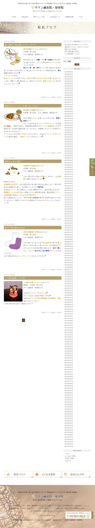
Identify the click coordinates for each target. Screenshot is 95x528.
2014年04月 (69, 416)
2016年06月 (69, 355)
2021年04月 (69, 220)
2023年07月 (69, 158)
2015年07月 (69, 381)
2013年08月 (69, 434)
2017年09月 (69, 320)
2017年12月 (69, 314)
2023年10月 (69, 151)
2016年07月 (69, 353)
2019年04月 (69, 276)
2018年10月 (69, 290)
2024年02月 (69, 141)
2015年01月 (69, 395)
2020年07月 (69, 241)
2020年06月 (69, 244)
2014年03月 (69, 418)
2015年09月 (69, 376)
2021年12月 (69, 202)
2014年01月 (69, 423)
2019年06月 (69, 272)
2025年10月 (69, 95)
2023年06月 (69, 160)
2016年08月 (69, 351)
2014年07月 (69, 409)
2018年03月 (69, 306)
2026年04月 (69, 81)
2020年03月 (69, 251)
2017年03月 (69, 334)
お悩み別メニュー (81, 505)
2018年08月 (69, 295)
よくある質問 (36, 511)
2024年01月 (69, 144)
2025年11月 (69, 93)
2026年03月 (69, 83)
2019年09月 (69, 265)
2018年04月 (69, 304)
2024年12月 (69, 118)
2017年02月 (69, 337)
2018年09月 (69, 293)
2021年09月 (69, 209)
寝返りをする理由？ (14, 161)
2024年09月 (69, 125)
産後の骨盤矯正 (15, 508)
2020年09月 (69, 237)
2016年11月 (69, 344)
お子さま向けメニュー (47, 508)
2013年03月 (69, 446)
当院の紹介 (16, 505)
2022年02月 (69, 197)
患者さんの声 (79, 508)
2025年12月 (69, 90)
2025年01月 (69, 116)
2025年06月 (69, 104)
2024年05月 (69, 134)
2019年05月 (69, 274)
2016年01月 (69, 367)
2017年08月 (69, 323)
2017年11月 (69, 316)
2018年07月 (69, 297)
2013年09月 (69, 432)
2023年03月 (69, 167)
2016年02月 (69, 365)
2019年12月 (69, 258)
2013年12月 (69, 425)
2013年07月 (69, 437)
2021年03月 (69, 223)
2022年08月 (69, 183)
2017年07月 (69, 325)
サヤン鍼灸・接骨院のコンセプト (34, 505)
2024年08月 (69, 127)
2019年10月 (69, 262)
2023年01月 (69, 172)
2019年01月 (69, 283)
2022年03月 (69, 195)
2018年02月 (69, 309)
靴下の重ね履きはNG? (15, 228)
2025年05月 (69, 106)
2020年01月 (69, 255)
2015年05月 (69, 386)
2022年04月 (69, 193)
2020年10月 (69, 234)
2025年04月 (69, 109)
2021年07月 (69, 214)
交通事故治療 (69, 17)
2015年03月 (69, 390)
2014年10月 (69, 402)
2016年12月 (69, 341)
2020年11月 (69, 232)
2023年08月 (69, 155)
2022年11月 (69, 176)
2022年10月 (69, 179)
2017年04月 (69, 332)
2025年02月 (69, 114)
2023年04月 (69, 165)
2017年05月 (69, 330)
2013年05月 (69, 441)
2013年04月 (69, 444)
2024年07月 (69, 130)
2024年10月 (69, 123)
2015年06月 (69, 383)
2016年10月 (69, 346)
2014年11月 (69, 400)
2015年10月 (69, 374)
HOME (14, 17)
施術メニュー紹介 (55, 505)
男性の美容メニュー (29, 508)
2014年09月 (69, 404)
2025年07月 (69, 102)
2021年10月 (69, 206)
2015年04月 (69, 388)
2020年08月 (69, 239)
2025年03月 (69, 111)
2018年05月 (69, 302)
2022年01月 (69, 200)
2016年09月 (69, 348)
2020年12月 (69, 230)
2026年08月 (69, 72)
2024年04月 (69, 137)
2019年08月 (69, 267)
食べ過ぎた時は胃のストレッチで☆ (21, 45)
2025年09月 (69, 97)
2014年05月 (69, 414)
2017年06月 (69, 327)
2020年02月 (69, 253)
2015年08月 (69, 379)
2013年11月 (69, 427)
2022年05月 (69, 190)
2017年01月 (69, 339)
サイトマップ (59, 511)
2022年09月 (69, 181)
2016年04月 (69, 360)
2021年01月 (69, 227)
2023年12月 (69, 146)
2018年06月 (69, 300)
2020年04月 (69, 248)
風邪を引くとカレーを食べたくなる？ (22, 106)
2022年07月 (69, 186)
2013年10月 (69, 430)
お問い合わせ (47, 511)
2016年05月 (69, 358)
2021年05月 (69, 218)
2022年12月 (69, 174)
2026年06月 (69, 76)
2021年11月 (69, 204)
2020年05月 (69, 246)
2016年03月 (69, 362)
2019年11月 (69, 260)
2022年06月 (69, 188)
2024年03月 (69, 139)
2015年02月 (69, 393)
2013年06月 (69, 439)
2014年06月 (69, 411)
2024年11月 (69, 120)
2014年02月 (69, 421)
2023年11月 (69, 148)
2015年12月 (69, 369)
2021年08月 (69, 211)
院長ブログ (69, 508)
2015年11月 (69, 372)
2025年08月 (69, 100)
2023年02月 (69, 169)
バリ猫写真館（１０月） (16, 278)
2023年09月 (69, 153)
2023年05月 (69, 162)
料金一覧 (59, 508)
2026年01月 (69, 88)
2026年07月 (69, 74)
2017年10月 (69, 318)
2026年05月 (69, 79)
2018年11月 (69, 288)
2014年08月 (69, 406)
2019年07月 (69, 269)
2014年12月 (69, 397)
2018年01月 (69, 311)
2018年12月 (69, 286)
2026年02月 (69, 86)
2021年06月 (69, 216)
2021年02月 (69, 225)
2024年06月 (69, 132)
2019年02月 (69, 281)
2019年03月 (69, 279)
